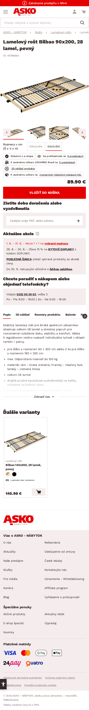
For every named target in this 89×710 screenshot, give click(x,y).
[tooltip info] (37, 233)
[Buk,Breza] (8, 474)
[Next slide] (82, 132)
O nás (7, 542)
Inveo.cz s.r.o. (10, 699)
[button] (13, 133)
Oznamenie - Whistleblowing (64, 579)
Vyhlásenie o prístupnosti (61, 597)
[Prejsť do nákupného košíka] (83, 11)
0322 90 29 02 (26, 294)
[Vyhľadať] (84, 23)
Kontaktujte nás (55, 569)
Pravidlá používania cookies (40, 685)
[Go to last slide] (7, 132)
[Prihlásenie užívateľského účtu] (74, 11)
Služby (7, 569)
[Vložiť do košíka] (39, 492)
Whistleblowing (12, 685)
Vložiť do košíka (44, 193)
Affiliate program (56, 588)
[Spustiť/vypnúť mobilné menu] (5, 11)
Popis (7, 314)
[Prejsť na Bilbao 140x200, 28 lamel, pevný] (25, 441)
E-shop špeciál (13, 623)
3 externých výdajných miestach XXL (60, 174)
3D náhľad (23, 314)
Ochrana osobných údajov (60, 677)
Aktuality (9, 551)
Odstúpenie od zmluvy (59, 551)
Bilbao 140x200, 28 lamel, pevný (23, 465)
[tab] (7, 315)
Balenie (70, 314)
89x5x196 (53, 146)
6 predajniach (75, 156)
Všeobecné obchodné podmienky (22, 677)
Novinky (8, 632)
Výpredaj (50, 623)
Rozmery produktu (47, 314)
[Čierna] (14, 474)
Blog (6, 597)
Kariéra (8, 588)
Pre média (10, 579)
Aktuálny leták (54, 614)
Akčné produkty (14, 614)
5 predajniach (67, 162)
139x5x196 (35, 146)
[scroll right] (84, 316)
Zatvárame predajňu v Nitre (48, 3)
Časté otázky (53, 560)
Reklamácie (52, 542)
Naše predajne (13, 560)
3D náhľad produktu (23, 168)
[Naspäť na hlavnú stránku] (24, 11)
